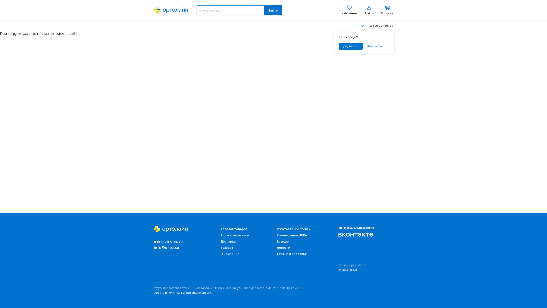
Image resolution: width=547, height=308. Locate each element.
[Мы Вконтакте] (355, 235)
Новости (283, 248)
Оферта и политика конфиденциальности (182, 293)
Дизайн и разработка (352, 267)
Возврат (227, 248)
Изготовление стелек (293, 229)
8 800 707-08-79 (381, 26)
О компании (230, 254)
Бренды (283, 241)
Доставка (228, 241)
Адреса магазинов (235, 235)
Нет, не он (375, 46)
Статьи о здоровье (292, 254)
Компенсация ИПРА (292, 235)
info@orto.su (166, 247)
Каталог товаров (234, 229)
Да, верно (350, 46)
